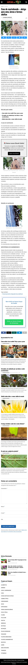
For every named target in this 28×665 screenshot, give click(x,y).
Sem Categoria (5, 648)
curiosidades (4, 601)
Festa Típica (4, 612)
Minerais (3, 623)
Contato (14, 664)
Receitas (3, 642)
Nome (3, 506)
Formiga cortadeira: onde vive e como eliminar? (12, 424)
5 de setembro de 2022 (13, 563)
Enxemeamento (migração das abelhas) (12, 294)
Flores (3, 615)
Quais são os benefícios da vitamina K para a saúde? (17, 572)
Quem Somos (7, 662)
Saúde (2, 645)
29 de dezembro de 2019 (7, 19)
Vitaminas (3, 653)
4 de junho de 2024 (14, 425)
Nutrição (3, 628)
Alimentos (4, 585)
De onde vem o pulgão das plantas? (9, 451)
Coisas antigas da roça (7, 596)
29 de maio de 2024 (14, 453)
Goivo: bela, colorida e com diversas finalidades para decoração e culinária (15, 566)
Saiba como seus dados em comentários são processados (14, 530)
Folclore (3, 617)
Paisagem (3, 634)
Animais (6, 6)
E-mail (3, 513)
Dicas (2, 604)
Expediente (13, 662)
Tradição (3, 650)
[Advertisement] (14, 543)
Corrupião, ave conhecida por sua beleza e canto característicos (12, 116)
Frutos (3, 620)
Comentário (4, 488)
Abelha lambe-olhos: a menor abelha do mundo (12, 119)
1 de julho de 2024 (14, 372)
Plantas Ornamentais (7, 639)
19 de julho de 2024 (14, 343)
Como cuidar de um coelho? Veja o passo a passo (12, 113)
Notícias (3, 626)
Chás (2, 593)
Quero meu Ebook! (14, 153)
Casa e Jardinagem (6, 590)
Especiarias (4, 607)
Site (2, 519)
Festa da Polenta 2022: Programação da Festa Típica (17, 560)
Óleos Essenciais (5, 631)
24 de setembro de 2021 (13, 569)
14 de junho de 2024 (14, 398)
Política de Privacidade (21, 662)
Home (2, 6)
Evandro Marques (7, 17)
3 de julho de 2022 (12, 575)
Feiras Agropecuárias (7, 609)
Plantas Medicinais (6, 637)
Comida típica (4, 598)
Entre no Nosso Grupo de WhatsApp (14, 322)
